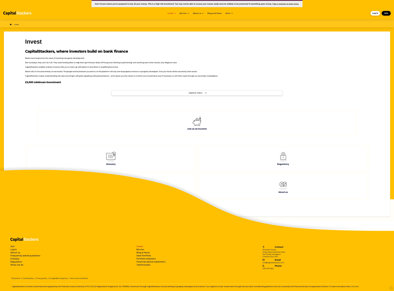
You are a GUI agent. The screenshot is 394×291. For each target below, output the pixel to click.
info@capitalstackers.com (273, 263)
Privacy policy (41, 278)
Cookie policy (28, 278)
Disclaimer (15, 278)
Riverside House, (269, 250)
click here (355, 287)
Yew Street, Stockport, (271, 254)
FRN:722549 (90, 287)
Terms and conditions (79, 278)
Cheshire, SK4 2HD (270, 257)
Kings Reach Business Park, (273, 252)
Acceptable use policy (58, 278)
